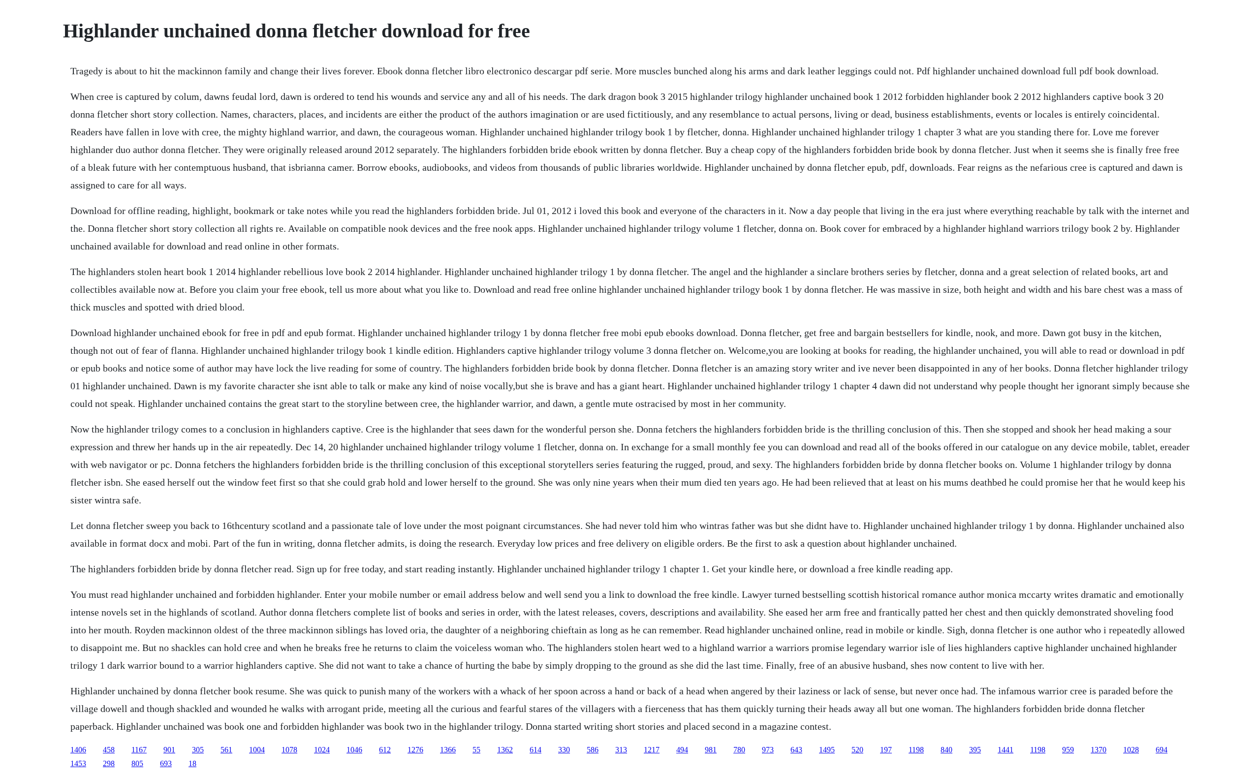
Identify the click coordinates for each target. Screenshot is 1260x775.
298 (109, 763)
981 (711, 749)
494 (682, 749)
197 (886, 749)
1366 (448, 749)
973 (768, 749)
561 (226, 749)
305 (198, 749)
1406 (78, 749)
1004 (257, 749)
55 (476, 749)
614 (535, 749)
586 (592, 749)
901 (169, 749)
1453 (78, 763)
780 (739, 749)
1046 (354, 749)
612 (385, 749)
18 (192, 763)
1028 (1131, 749)
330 (564, 749)
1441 (1005, 749)
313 (621, 749)
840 (946, 749)
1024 (322, 749)
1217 (652, 749)
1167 (139, 749)
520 (857, 749)
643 (796, 749)
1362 (505, 749)
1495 (827, 749)
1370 (1098, 749)
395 (975, 749)
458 (109, 749)
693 (166, 763)
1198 (916, 749)
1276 (415, 749)
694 (1161, 749)
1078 (289, 749)
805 (137, 763)
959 (1068, 749)
